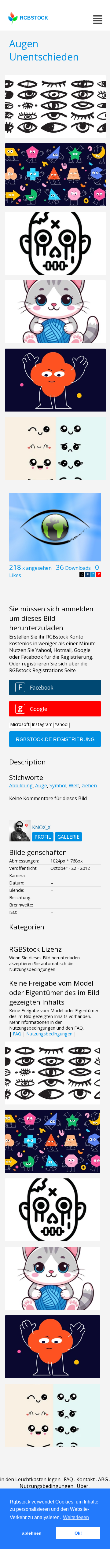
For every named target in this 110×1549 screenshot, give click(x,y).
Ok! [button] (78, 1533)
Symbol (58, 785)
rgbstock (34, 17)
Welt (74, 785)
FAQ (17, 1034)
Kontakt (85, 1479)
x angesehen (37, 568)
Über (82, 1486)
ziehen (89, 785)
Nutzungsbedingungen (49, 1034)
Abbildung (21, 785)
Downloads (78, 568)
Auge (41, 785)
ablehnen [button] (32, 1533)
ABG (103, 1479)
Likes (15, 575)
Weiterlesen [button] (76, 1517)
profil (43, 836)
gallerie (68, 836)
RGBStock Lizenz (35, 949)
